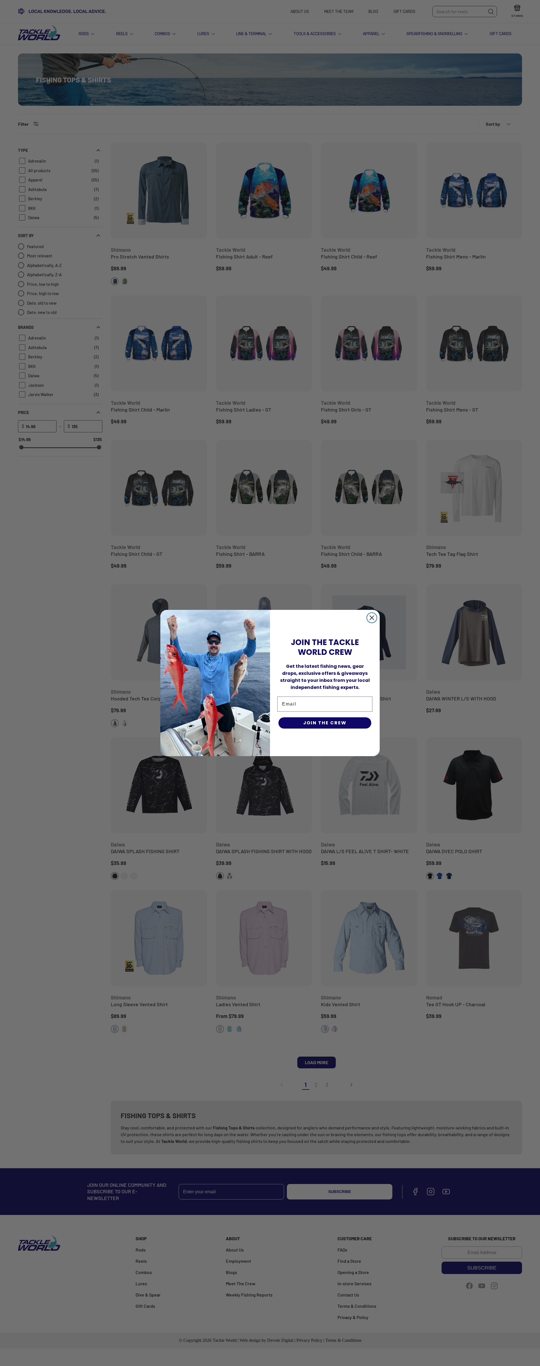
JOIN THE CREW (324, 723)
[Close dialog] (372, 618)
